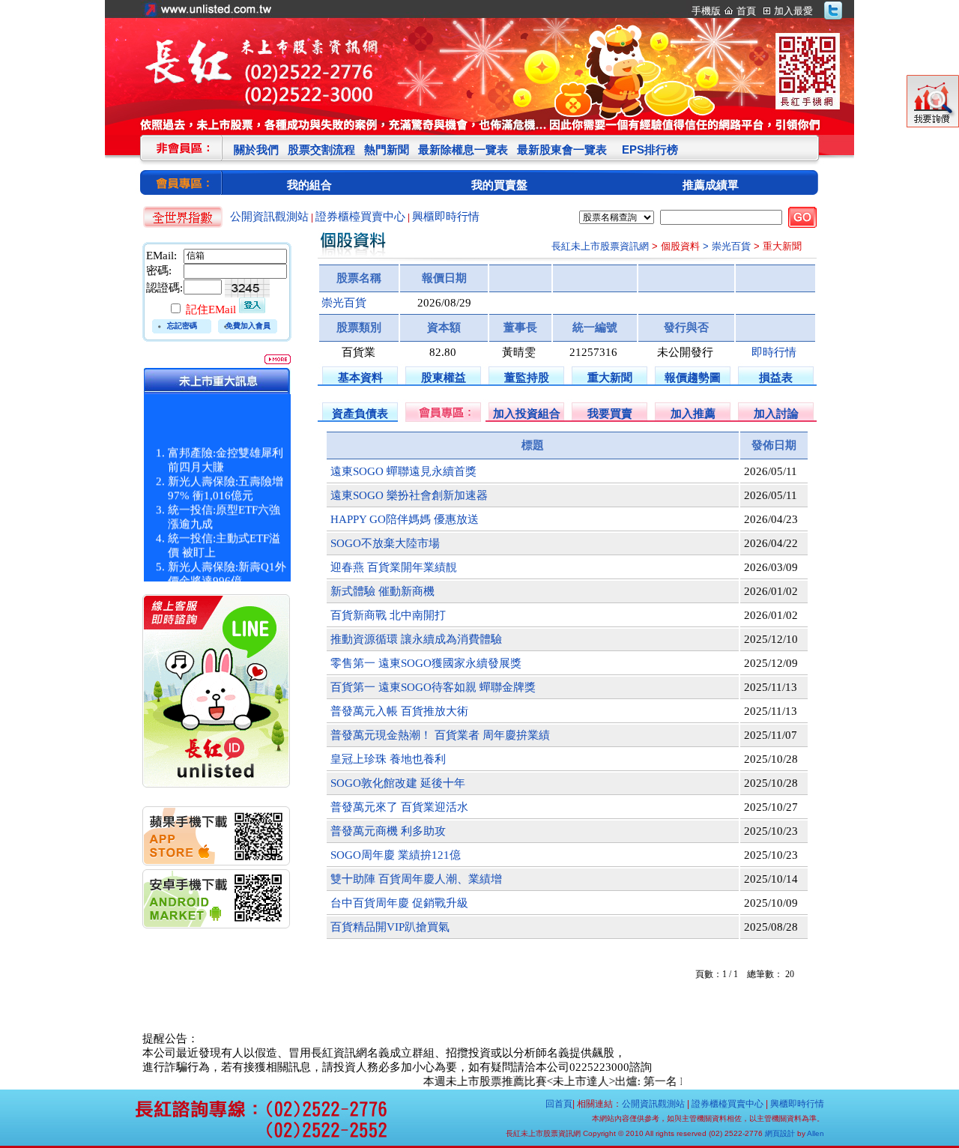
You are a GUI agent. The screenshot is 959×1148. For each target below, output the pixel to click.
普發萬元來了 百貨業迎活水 (399, 807)
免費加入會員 (248, 325)
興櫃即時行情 (446, 217)
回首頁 (558, 1104)
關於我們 (256, 149)
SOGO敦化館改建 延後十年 (397, 783)
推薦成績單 (711, 184)
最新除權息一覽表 (463, 149)
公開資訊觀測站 (269, 217)
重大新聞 (609, 377)
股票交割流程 (321, 149)
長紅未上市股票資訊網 (600, 246)
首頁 (746, 10)
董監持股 (526, 377)
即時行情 (773, 352)
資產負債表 (360, 413)
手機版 (706, 10)
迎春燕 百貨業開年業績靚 (393, 567)
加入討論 (776, 413)
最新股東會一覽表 (562, 149)
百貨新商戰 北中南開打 (388, 615)
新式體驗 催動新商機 (382, 591)
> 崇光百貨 (727, 246)
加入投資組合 (526, 413)
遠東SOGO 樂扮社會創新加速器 (409, 495)
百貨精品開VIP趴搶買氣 (390, 927)
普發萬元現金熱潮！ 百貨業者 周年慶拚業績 (440, 735)
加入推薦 (693, 413)
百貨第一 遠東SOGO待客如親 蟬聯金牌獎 (433, 687)
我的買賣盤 (499, 184)
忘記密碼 (182, 325)
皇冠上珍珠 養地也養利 (388, 759)
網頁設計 (780, 1133)
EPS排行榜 (650, 149)
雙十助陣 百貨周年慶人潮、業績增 (416, 879)
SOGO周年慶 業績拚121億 (395, 855)
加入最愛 (793, 10)
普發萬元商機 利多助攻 (388, 831)
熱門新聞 (386, 149)
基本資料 (360, 377)
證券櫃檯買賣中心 (360, 217)
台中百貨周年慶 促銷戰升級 (399, 903)
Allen (815, 1133)
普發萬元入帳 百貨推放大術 (399, 711)
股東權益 (443, 377)
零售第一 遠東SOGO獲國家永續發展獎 (425, 663)
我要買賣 (609, 413)
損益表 (776, 377)
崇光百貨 (343, 303)
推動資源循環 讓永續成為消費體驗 (416, 639)
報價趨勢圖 (693, 377)
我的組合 (309, 184)
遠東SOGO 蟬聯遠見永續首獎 (403, 471)
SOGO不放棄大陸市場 (385, 543)
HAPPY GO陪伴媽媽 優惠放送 (404, 519)
